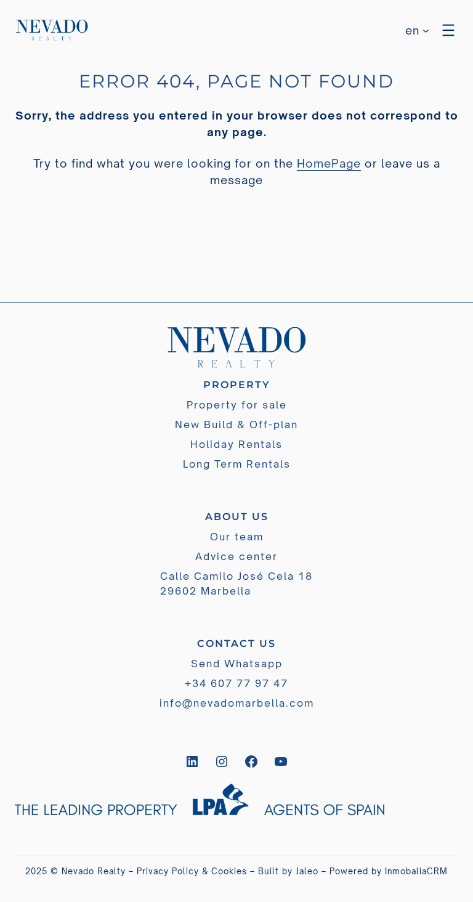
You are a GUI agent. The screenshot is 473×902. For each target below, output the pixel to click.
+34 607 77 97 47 (236, 683)
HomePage (329, 163)
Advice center (236, 556)
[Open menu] (448, 30)
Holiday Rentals (236, 444)
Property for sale (237, 405)
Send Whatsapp (237, 663)
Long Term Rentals (237, 464)
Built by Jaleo (288, 871)
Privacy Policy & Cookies (192, 871)
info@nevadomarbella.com (237, 703)
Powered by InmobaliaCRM (388, 871)
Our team (237, 536)
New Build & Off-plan (236, 424)
